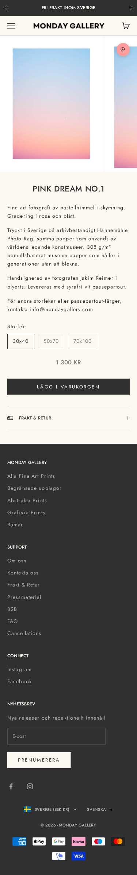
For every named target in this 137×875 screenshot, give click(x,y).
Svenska (96, 809)
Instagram (19, 669)
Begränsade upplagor (34, 488)
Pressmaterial (24, 597)
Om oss (17, 560)
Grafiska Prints (26, 512)
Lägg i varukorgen (68, 386)
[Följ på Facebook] (11, 786)
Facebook (19, 681)
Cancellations (24, 633)
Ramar (15, 524)
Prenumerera (39, 759)
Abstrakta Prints (27, 500)
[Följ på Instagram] (30, 786)
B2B (12, 609)
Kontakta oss (23, 572)
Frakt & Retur (23, 584)
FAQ (12, 621)
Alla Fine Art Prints (31, 476)
